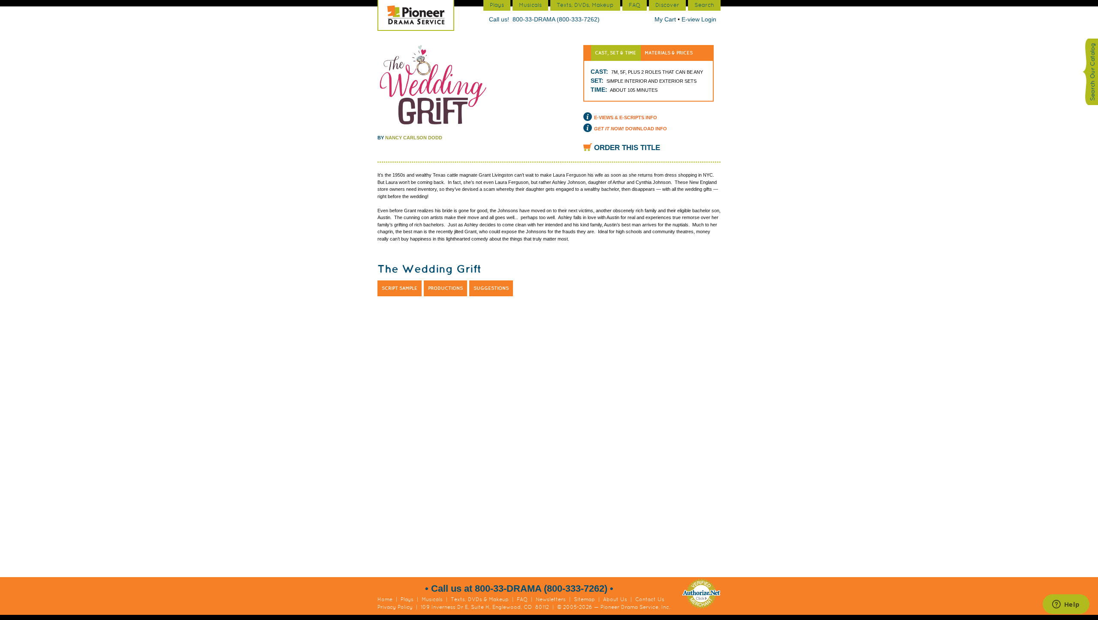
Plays (407, 599)
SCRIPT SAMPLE (399, 288)
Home (384, 599)
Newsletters (551, 599)
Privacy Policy (395, 607)
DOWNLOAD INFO (630, 128)
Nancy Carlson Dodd (413, 137)
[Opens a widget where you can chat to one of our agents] (1065, 605)
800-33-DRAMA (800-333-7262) (556, 19)
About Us (615, 599)
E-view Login (699, 19)
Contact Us (649, 599)
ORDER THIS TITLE (627, 148)
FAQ (522, 599)
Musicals (432, 599)
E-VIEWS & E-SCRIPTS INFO (625, 117)
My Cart (666, 19)
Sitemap (584, 599)
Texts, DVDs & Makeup (480, 599)
